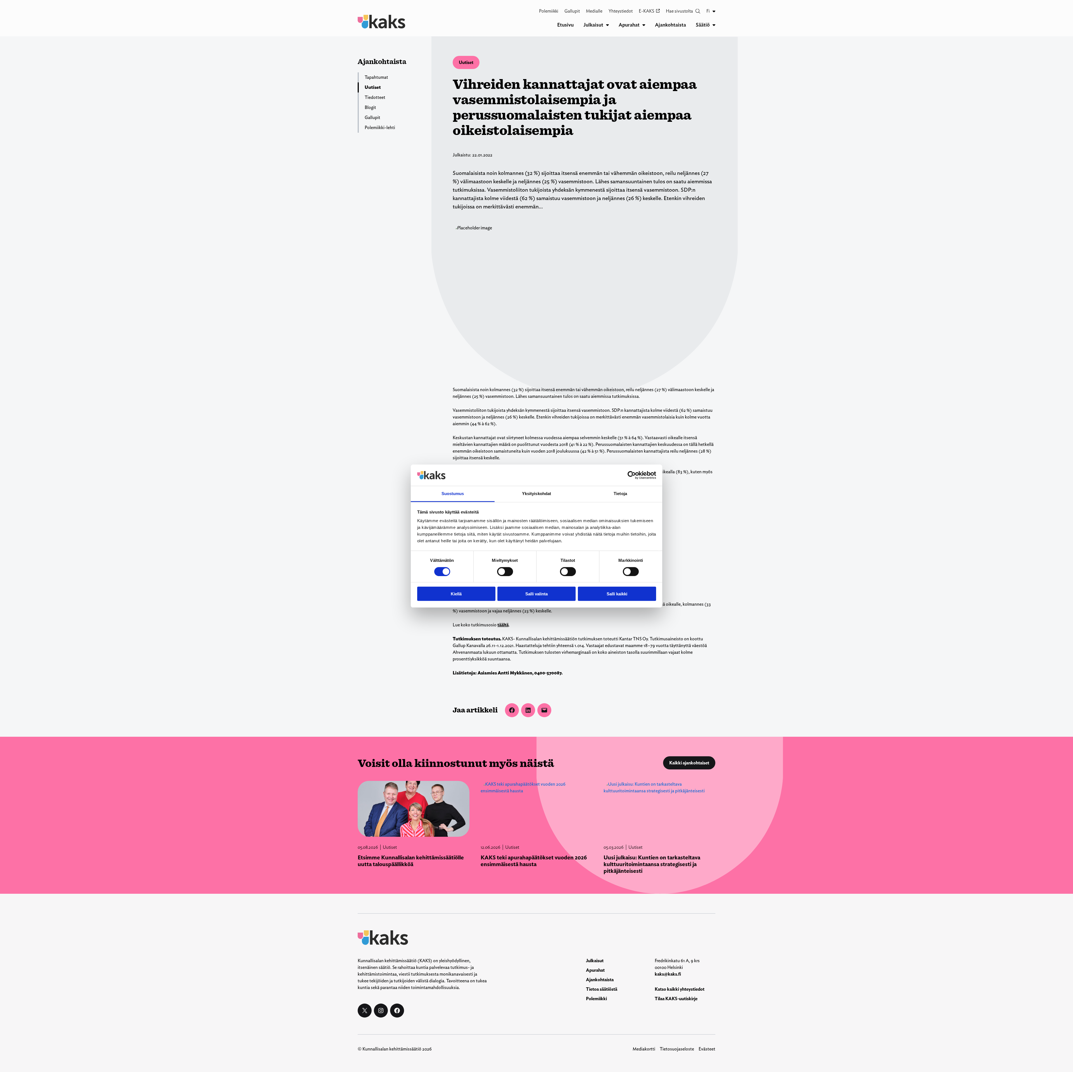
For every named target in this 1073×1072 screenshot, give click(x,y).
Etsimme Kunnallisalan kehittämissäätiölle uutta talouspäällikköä (411, 860)
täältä (503, 624)
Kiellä (456, 593)
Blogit (370, 107)
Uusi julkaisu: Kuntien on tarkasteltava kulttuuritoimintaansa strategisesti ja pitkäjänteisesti (652, 864)
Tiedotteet (375, 97)
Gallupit (372, 117)
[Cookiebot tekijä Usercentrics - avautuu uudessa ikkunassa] (631, 475)
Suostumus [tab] (452, 493)
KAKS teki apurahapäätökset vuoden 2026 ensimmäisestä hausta (534, 860)
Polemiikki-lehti (380, 127)
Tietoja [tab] (620, 493)
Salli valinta (536, 593)
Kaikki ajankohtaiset (689, 763)
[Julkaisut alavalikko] (607, 25)
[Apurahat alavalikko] (643, 25)
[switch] (505, 571)
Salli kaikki (617, 593)
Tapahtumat (376, 77)
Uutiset (466, 62)
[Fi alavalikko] (714, 11)
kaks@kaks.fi (668, 974)
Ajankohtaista (382, 61)
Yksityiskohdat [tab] (536, 493)
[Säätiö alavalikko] (714, 25)
